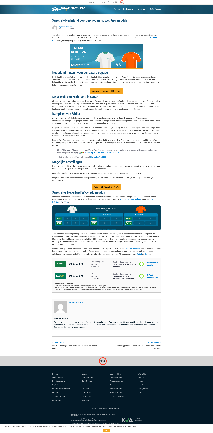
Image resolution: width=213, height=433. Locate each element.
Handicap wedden (116, 392)
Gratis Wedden (155, 9)
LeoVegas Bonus (88, 377)
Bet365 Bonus (87, 381)
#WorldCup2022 (90, 153)
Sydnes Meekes (76, 301)
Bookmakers (128, 9)
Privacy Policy (143, 389)
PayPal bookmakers (59, 385)
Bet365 (59, 202)
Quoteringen (141, 9)
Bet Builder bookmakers (118, 396)
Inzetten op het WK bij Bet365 (106, 186)
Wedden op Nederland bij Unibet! (106, 91)
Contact (140, 392)
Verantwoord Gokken (59, 396)
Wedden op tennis (116, 389)
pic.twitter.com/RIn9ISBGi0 (109, 153)
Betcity (147, 254)
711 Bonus (85, 389)
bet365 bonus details (152, 276)
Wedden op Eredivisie (117, 385)
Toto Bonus (86, 400)
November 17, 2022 (98, 157)
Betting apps (56, 400)
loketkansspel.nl (100, 419)
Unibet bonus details (152, 264)
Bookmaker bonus (132, 249)
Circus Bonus (86, 396)
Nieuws (117, 9)
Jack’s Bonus (86, 385)
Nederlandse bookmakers (130, 199)
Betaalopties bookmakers (61, 389)
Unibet (139, 254)
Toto (66, 202)
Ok (106, 431)
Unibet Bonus (86, 392)
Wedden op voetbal (116, 381)
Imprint (140, 385)
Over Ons (141, 377)
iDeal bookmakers (58, 381)
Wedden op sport (116, 377)
